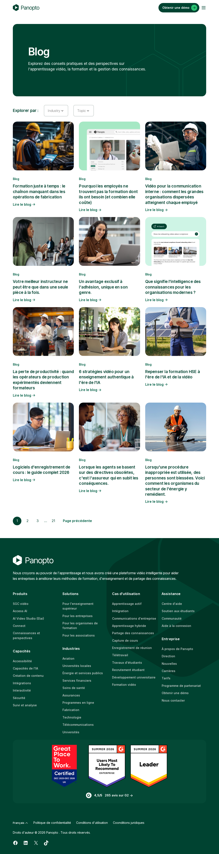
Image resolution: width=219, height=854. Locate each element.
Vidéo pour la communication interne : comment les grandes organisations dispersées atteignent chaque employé (174, 194)
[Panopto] (26, 7)
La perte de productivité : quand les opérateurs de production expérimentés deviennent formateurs (43, 379)
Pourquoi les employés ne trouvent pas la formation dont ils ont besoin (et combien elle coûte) (108, 194)
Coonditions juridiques (128, 822)
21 (53, 521)
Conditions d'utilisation (92, 822)
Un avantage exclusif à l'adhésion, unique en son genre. (103, 287)
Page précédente (77, 521)
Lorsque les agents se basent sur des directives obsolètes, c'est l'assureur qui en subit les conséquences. (108, 475)
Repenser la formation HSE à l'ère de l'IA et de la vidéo (172, 374)
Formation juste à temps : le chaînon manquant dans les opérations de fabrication (39, 191)
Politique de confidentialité (52, 822)
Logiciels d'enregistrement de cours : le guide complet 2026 (41, 470)
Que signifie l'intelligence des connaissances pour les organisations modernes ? (173, 287)
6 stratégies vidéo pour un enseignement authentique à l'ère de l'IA (106, 377)
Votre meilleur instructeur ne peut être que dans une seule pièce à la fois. (40, 287)
